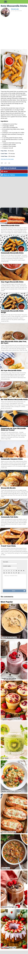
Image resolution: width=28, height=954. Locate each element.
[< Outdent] (21, 570)
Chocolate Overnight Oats (10, 907)
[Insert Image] (4, 573)
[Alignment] (16, 573)
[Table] (9, 573)
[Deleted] (14, 570)
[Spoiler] (14, 573)
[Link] (11, 573)
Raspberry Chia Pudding (9, 678)
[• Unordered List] (16, 570)
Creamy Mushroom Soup (9, 637)
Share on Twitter (9, 175)
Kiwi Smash (5, 758)
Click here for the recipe (7, 159)
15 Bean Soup (6, 868)
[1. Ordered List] (19, 570)
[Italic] (11, 570)
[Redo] (6, 570)
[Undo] (4, 570)
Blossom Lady (15, 9)
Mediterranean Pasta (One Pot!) (11, 791)
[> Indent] (23, 570)
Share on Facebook (10, 168)
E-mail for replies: (7, 566)
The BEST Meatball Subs (9, 832)
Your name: (5, 561)
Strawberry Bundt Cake (9, 947)
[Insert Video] (6, 573)
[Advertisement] (14, 32)
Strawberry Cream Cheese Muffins (12, 719)
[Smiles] (19, 573)
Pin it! (5, 171)
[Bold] (9, 570)
